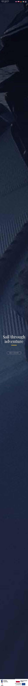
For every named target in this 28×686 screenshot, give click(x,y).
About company (14, 352)
